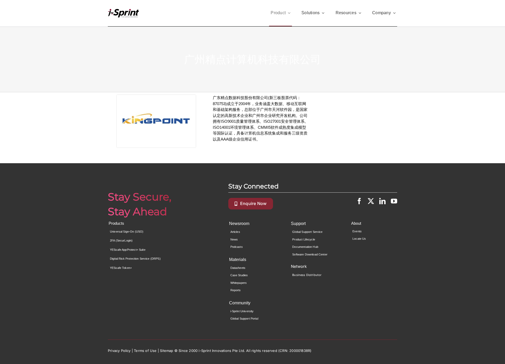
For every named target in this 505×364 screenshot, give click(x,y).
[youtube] (394, 201)
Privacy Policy (119, 350)
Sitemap (166, 350)
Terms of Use (145, 350)
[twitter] (371, 201)
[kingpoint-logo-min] (156, 121)
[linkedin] (382, 201)
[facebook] (359, 201)
